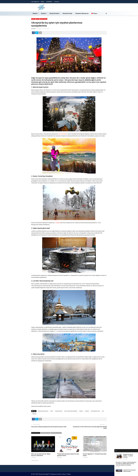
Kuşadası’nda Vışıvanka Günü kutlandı (129, 470)
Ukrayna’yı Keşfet (54, 13)
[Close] (116, 450)
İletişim (42, 1)
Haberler (35, 13)
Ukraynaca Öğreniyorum (82, 13)
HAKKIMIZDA (49, 1)
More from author (45, 432)
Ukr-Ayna (33, 28)
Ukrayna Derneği (67, 13)
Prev (33, 460)
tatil (103, 411)
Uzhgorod (57, 222)
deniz (52, 411)
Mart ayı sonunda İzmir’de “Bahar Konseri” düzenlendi (40, 454)
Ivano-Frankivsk (62, 134)
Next (37, 460)
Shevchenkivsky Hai (95, 411)
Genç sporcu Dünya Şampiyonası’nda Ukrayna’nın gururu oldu (48, 426)
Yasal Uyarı (56, 1)
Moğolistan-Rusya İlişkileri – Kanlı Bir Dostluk (128, 456)
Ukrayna (34, 413)
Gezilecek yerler (58, 411)
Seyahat (87, 411)
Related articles (36, 432)
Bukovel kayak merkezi (43, 411)
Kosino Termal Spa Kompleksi (70, 411)
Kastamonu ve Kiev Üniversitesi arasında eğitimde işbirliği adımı (90, 427)
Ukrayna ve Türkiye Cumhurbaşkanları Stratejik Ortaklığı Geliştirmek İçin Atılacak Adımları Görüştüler (126, 463)
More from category (56, 432)
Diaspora (43, 13)
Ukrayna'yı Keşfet (43, 18)
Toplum (37, 18)
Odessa (81, 411)
